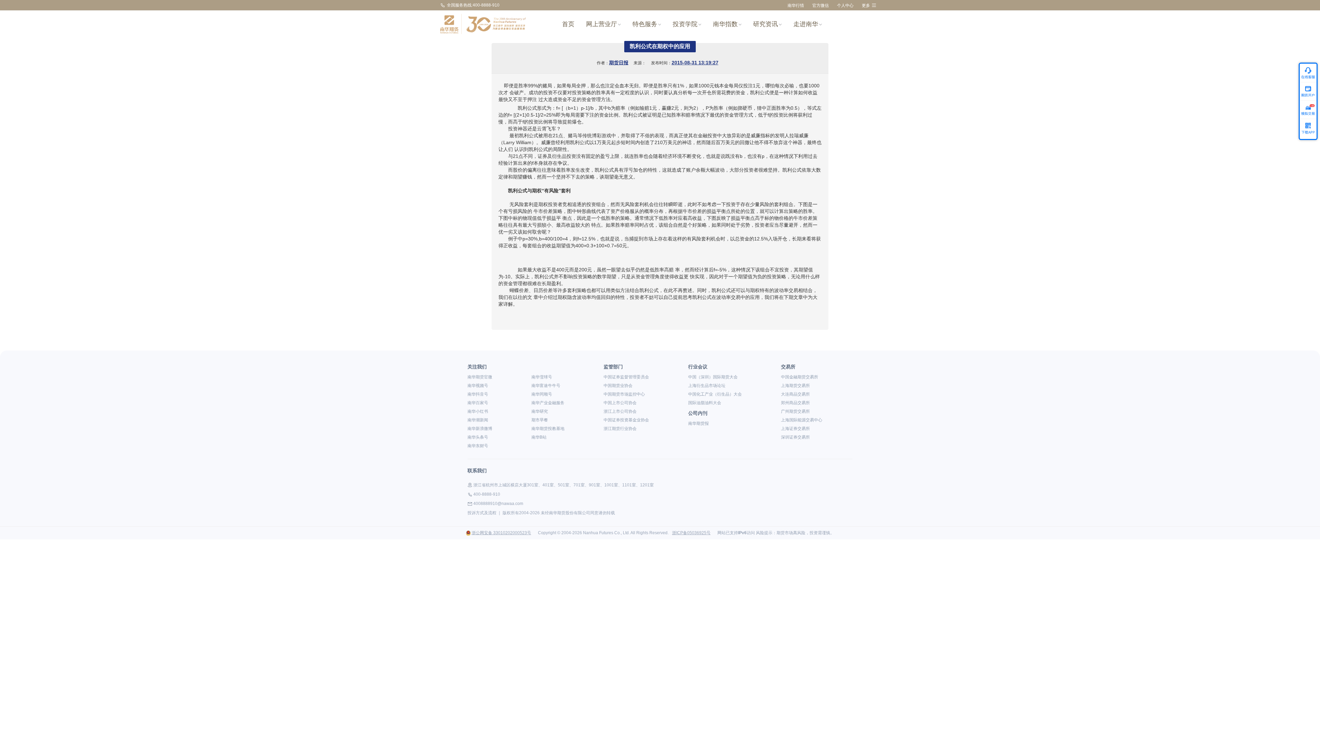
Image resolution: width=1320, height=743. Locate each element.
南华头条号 (478, 437)
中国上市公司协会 (620, 402)
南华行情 (796, 5)
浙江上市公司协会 (620, 411)
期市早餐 (539, 420)
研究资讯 (765, 24)
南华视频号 (478, 385)
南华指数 (725, 24)
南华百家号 (478, 402)
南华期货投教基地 (547, 428)
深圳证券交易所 (795, 437)
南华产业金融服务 (547, 402)
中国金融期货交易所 (799, 377)
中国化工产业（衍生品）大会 (715, 394)
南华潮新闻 (478, 420)
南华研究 (539, 411)
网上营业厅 (601, 24)
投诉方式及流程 (482, 512)
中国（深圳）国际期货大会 (713, 377)
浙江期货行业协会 (620, 428)
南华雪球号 (541, 377)
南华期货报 (698, 423)
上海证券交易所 (795, 428)
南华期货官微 (480, 377)
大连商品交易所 (795, 394)
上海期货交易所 (795, 385)
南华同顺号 (541, 394)
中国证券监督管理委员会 (626, 377)
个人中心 (845, 5)
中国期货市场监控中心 (624, 394)
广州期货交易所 (795, 411)
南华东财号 (478, 445)
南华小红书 (478, 411)
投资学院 (685, 24)
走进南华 (805, 24)
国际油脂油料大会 (704, 402)
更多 (866, 5)
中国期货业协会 (618, 385)
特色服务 (644, 24)
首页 (568, 24)
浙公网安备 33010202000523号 (501, 532)
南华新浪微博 (480, 428)
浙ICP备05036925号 (691, 532)
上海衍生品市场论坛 (706, 385)
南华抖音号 (478, 394)
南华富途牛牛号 (545, 385)
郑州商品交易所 (795, 402)
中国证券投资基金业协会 (626, 420)
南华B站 (539, 437)
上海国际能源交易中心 (801, 420)
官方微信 (820, 5)
